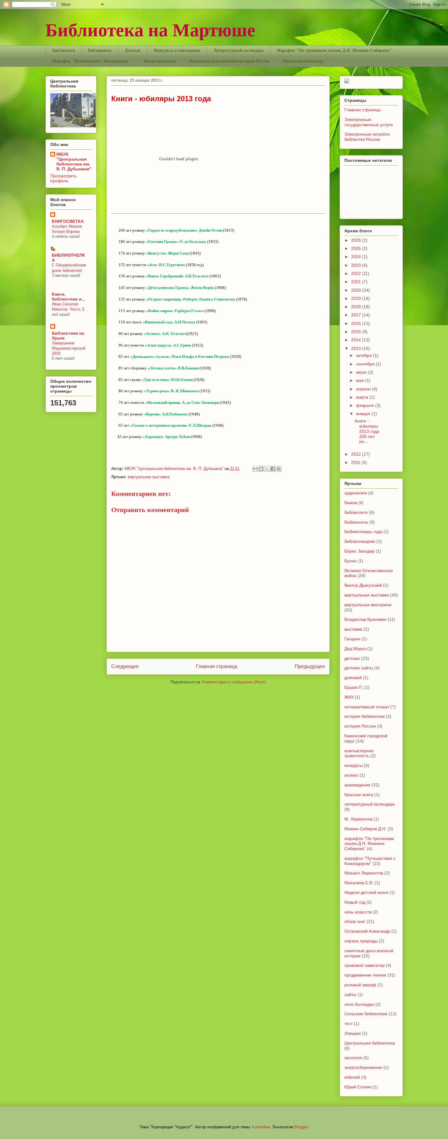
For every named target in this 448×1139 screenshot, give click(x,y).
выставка (353, 629)
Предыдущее (310, 666)
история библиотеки (364, 716)
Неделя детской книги (366, 892)
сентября (366, 363)
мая (360, 380)
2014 (356, 339)
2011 (356, 462)
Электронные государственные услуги (368, 122)
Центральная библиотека (369, 1043)
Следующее (125, 666)
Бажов (350, 502)
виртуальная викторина (367, 604)
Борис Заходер (359, 551)
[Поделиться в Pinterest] (279, 469)
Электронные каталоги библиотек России (367, 137)
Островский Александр (367, 931)
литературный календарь (369, 804)
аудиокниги (355, 492)
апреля (364, 388)
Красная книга (358, 794)
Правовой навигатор (303, 61)
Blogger (301, 1127)
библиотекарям (359, 541)
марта (362, 397)
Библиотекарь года (363, 531)
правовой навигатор (364, 965)
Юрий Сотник (357, 1086)
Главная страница (216, 666)
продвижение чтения (365, 975)
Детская (132, 50)
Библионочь (100, 50)
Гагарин (352, 638)
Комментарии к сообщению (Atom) (234, 682)
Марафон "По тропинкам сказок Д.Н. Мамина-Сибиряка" (334, 50)
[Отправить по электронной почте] (255, 469)
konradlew (261, 1127)
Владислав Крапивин (365, 619)
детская (352, 658)
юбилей (352, 1077)
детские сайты (358, 667)
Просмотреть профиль (63, 178)
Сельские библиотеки (365, 1013)
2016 (356, 323)
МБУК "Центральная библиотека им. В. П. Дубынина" (175, 468)
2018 (356, 306)
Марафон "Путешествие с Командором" (91, 61)
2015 (356, 331)
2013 (356, 348)
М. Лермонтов (358, 819)
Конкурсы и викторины (177, 50)
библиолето (356, 512)
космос (351, 775)
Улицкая (352, 1033)
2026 (356, 240)
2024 (356, 256)
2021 (356, 281)
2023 (356, 265)
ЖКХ (349, 697)
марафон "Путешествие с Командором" (370, 861)
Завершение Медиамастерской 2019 (68, 348)
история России (360, 726)
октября (364, 355)
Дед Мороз (355, 648)
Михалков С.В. (358, 882)
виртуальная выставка (148, 477)
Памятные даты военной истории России (229, 61)
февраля (365, 405)
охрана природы (361, 940)
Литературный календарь (238, 50)
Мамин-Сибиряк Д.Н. (365, 828)
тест (348, 1023)
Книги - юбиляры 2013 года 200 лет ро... (368, 431)
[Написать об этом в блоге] (261, 469)
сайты (350, 994)
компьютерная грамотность (359, 753)
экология (353, 1057)
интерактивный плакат (366, 706)
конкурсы (353, 765)
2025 (356, 248)
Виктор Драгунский (363, 585)
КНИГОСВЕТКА (68, 221)
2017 (356, 314)
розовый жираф (360, 984)
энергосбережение (363, 1067)
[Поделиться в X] (267, 469)
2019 (356, 298)
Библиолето (63, 50)
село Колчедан (359, 1004)
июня (362, 372)
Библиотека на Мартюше (150, 29)
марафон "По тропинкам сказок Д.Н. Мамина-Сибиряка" (369, 843)
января (364, 413)
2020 (356, 290)
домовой (353, 677)
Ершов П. (353, 687)
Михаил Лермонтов (363, 872)
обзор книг (354, 921)
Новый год (354, 902)
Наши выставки (160, 61)
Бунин (350, 560)
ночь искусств (358, 911)
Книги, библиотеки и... (68, 296)
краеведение (357, 784)
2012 (356, 454)
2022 (356, 273)
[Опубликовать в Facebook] (273, 469)
